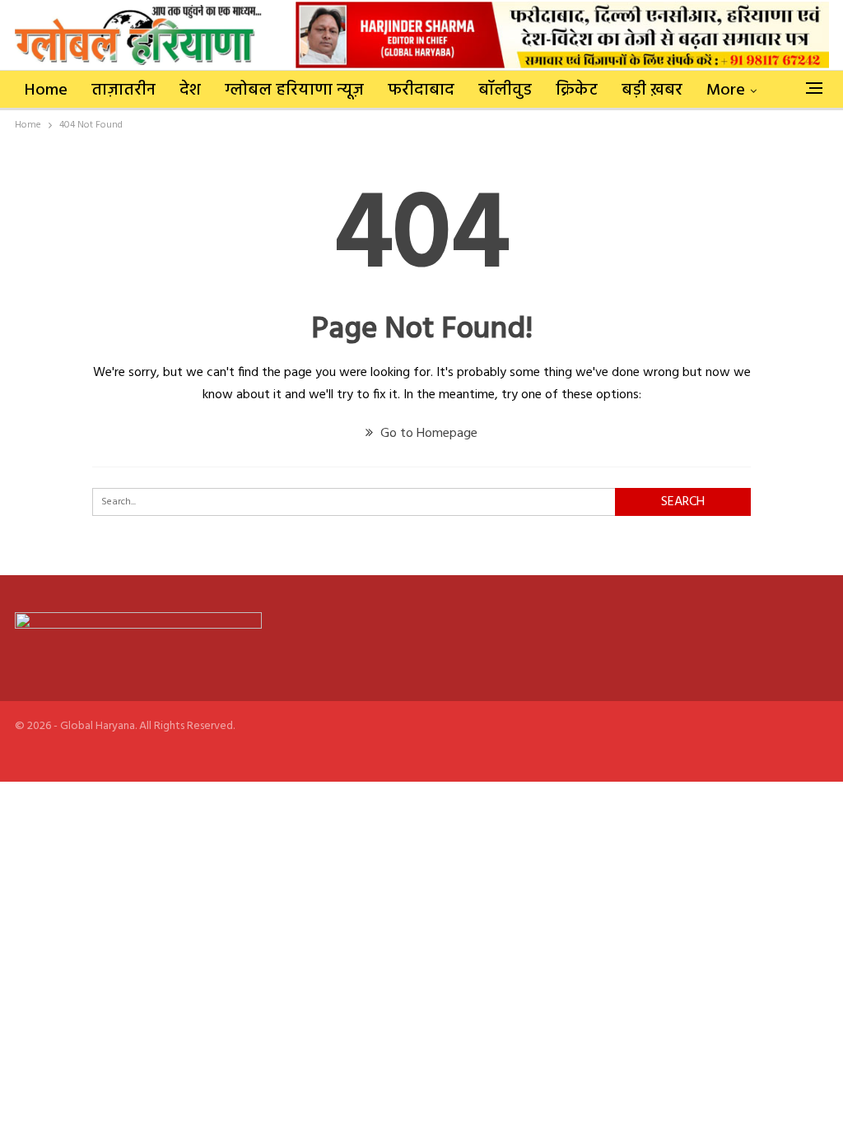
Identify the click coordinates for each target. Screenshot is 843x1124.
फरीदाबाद (421, 90)
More (725, 90)
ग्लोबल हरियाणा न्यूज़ (294, 90)
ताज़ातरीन (123, 90)
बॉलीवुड (505, 90)
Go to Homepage (427, 433)
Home (46, 90)
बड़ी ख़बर (652, 90)
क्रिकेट (577, 90)
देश (190, 90)
